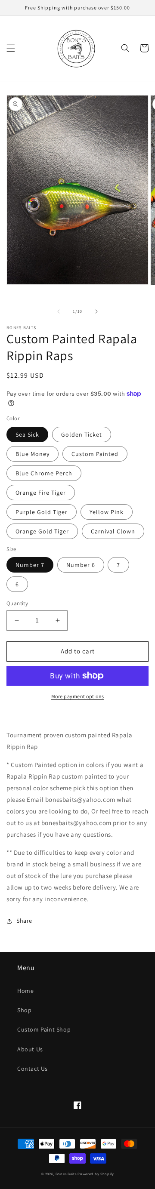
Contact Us (32, 1068)
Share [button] (24, 920)
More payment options (77, 696)
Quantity (17, 603)
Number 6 (80, 565)
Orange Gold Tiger (42, 531)
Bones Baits (66, 1173)
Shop (24, 1010)
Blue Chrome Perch (44, 473)
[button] (10, 48)
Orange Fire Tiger (41, 492)
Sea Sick (27, 434)
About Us (30, 1049)
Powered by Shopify (96, 1173)
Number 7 (30, 565)
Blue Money (33, 454)
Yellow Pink (107, 512)
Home (25, 991)
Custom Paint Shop (44, 1029)
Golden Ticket (81, 434)
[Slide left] (58, 311)
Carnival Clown (113, 531)
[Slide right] (96, 311)
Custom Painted (94, 454)
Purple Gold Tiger (42, 512)
